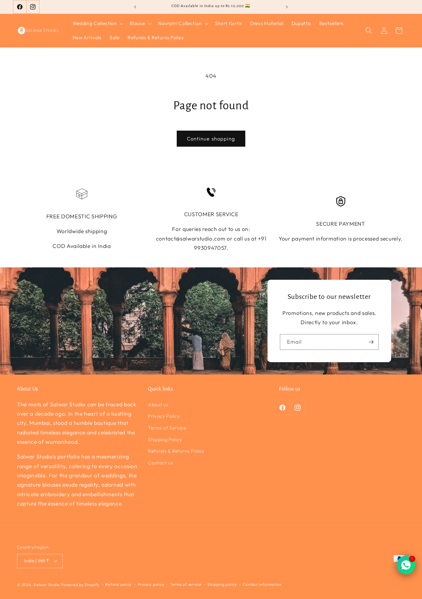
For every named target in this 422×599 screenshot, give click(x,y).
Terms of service (186, 584)
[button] (97, 23)
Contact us (160, 463)
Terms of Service (167, 428)
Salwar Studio (47, 584)
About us (158, 405)
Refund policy (118, 584)
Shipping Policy (165, 439)
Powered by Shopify (80, 584)
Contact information (262, 584)
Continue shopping (211, 138)
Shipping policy (222, 584)
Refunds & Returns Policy (176, 451)
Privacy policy (151, 584)
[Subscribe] (371, 342)
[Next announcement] (287, 6)
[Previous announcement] (135, 6)
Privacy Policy (164, 416)
